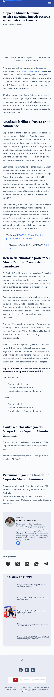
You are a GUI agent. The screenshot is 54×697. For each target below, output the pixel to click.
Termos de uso (11, 689)
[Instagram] (33, 670)
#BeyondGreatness (36, 235)
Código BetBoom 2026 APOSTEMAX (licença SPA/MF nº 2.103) (32, 598)
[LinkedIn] (27, 563)
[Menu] (49, 3)
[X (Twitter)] (17, 563)
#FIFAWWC (20, 235)
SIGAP (30, 691)
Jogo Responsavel (31, 689)
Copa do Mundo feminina (25, 71)
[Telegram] (46, 563)
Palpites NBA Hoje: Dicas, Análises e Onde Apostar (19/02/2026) (31, 611)
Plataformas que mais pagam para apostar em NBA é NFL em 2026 (32, 625)
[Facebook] (8, 563)
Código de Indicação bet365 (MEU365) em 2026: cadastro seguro (31, 585)
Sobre (24, 688)
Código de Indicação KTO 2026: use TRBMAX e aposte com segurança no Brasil (33, 638)
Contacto (20, 689)
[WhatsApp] (36, 563)
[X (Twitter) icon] (18, 543)
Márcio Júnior (26, 520)
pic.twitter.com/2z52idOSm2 (19, 239)
